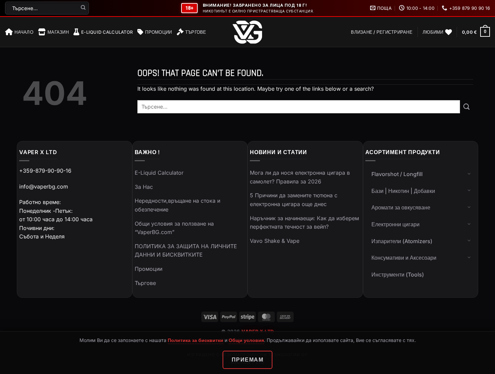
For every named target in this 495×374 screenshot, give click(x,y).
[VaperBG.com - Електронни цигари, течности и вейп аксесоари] (247, 32)
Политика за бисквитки (195, 340)
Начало (23, 32)
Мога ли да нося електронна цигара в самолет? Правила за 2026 (300, 177)
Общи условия (246, 340)
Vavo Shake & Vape (274, 240)
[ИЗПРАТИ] (83, 8)
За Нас (144, 186)
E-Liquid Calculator (107, 32)
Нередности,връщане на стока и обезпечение (177, 205)
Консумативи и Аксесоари (403, 257)
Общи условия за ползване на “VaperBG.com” (174, 228)
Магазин (58, 32)
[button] (381, 32)
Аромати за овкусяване (400, 207)
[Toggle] (469, 173)
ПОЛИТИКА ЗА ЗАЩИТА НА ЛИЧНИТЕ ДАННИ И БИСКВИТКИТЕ (186, 250)
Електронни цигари (395, 224)
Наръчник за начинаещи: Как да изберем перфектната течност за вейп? (304, 222)
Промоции (158, 32)
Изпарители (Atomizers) (401, 241)
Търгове (195, 32)
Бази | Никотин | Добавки (403, 191)
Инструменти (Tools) (397, 274)
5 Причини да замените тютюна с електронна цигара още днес (293, 199)
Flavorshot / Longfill (397, 174)
